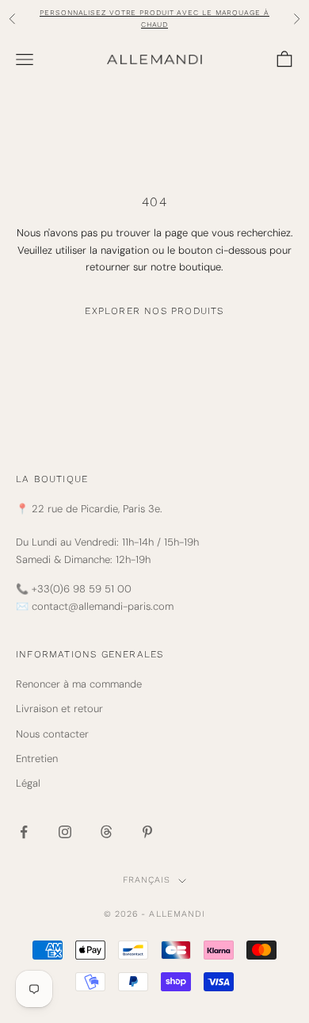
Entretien (37, 758)
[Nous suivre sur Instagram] (65, 832)
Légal (28, 783)
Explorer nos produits (154, 310)
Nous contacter (52, 734)
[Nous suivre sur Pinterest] (147, 832)
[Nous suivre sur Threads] (106, 832)
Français (147, 880)
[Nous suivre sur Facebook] (24, 832)
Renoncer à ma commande (79, 684)
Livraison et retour (59, 708)
